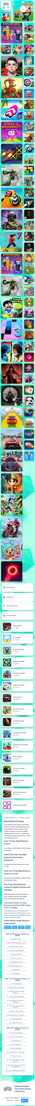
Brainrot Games (21, 927)
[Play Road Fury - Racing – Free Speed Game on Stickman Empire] (29, 280)
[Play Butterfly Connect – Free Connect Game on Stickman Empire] (29, 434)
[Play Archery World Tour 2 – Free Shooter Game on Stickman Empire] (29, 82)
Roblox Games (28, 927)
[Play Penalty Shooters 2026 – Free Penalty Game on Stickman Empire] (29, 269)
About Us (10, 1100)
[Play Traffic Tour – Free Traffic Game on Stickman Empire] (11, 439)
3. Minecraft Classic (15, 947)
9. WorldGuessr (16, 1019)
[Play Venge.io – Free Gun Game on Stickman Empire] (29, 313)
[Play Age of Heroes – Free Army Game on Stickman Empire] (11, 483)
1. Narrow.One (15, 939)
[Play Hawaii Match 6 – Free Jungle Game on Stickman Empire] (29, 49)
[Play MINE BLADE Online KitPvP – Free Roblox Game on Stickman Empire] (11, 505)
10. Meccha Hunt (15, 1023)
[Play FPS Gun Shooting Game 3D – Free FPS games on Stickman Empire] (29, 346)
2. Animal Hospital (16, 1037)
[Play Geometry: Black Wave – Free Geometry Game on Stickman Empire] (29, 203)
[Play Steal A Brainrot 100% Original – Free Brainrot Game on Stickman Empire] (11, 132)
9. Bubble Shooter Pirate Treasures (15, 1066)
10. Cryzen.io (16, 974)
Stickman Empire (9, 818)
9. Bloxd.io (15, 970)
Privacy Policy (25, 1098)
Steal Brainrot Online (11, 911)
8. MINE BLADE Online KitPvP (15, 1060)
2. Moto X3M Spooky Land (16, 943)
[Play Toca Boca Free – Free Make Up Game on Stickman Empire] (11, 549)
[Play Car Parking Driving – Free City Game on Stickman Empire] (29, 71)
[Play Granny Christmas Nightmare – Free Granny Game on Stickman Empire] (29, 247)
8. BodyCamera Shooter (15, 1015)
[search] (8, 7)
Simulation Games (8, 927)
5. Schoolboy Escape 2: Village (16, 1001)
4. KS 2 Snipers (15, 1044)
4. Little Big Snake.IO (15, 950)
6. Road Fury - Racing (15, 1052)
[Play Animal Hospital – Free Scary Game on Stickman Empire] (29, 115)
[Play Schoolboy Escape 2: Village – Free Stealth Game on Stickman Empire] (11, 66)
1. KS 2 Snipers (15, 984)
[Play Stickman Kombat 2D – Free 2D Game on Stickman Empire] (11, 352)
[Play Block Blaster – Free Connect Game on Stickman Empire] (29, 170)
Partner (17, 1100)
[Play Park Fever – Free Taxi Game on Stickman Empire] (29, 291)
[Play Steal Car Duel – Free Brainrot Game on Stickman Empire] (29, 27)
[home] (4, 7)
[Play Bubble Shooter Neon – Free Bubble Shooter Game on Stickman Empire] (11, 571)
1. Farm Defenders (15, 1033)
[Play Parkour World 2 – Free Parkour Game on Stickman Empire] (29, 368)
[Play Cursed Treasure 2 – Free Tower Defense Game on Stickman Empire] (29, 258)
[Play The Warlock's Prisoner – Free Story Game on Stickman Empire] (11, 374)
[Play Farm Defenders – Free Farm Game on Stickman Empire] (29, 104)
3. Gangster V (15, 1041)
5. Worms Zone (15, 954)
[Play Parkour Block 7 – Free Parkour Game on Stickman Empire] (11, 242)
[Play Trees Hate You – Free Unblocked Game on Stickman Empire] (11, 308)
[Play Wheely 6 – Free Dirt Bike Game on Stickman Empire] (29, 423)
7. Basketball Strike (15, 962)
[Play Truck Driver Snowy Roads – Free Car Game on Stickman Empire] (29, 379)
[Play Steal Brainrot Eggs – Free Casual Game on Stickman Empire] (6, 16)
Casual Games (24, 818)
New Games (8, 587)
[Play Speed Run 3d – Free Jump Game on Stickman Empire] (11, 154)
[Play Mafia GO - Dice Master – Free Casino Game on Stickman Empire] (29, 324)
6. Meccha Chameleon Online (15, 1006)
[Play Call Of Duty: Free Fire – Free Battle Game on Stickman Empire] (11, 220)
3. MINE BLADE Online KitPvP (15, 992)
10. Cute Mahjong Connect (16, 1070)
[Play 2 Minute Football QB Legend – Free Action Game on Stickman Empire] (29, 445)
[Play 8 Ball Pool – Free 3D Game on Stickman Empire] (29, 148)
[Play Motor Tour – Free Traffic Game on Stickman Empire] (11, 527)
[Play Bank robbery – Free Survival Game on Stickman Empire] (29, 181)
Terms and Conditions (12, 1098)
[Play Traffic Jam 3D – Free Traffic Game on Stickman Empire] (11, 461)
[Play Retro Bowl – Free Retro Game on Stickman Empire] (29, 302)
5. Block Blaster (16, 1048)
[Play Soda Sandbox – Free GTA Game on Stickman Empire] (29, 93)
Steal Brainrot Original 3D (18, 915)
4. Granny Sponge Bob (15, 997)
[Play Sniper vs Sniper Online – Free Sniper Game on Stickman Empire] (11, 395)
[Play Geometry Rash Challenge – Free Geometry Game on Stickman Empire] (29, 357)
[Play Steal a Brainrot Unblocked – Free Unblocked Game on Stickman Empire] (29, 38)
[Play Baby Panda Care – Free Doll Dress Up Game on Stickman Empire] (29, 401)
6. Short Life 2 (15, 958)
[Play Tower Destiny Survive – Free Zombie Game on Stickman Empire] (11, 88)
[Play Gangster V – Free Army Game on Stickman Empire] (29, 137)
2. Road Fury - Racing (15, 988)
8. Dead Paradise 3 (15, 966)
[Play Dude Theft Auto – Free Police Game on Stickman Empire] (29, 126)
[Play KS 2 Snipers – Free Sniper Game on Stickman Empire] (11, 176)
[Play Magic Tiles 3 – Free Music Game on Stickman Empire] (11, 330)
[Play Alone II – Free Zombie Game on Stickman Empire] (29, 214)
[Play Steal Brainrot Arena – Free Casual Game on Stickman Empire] (29, 159)
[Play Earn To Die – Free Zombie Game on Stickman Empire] (29, 335)
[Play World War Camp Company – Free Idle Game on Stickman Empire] (29, 456)
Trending (8, 597)
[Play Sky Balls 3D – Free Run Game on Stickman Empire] (11, 198)
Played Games (9, 615)
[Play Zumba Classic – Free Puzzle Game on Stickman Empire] (29, 192)
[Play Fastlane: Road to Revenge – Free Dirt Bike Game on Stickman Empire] (29, 412)
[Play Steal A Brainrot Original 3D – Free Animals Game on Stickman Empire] (11, 33)
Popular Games (10, 606)
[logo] (6, 3)
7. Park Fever (16, 1056)
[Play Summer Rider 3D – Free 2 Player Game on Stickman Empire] (11, 110)
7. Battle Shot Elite (15, 1011)
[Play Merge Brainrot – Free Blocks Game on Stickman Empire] (29, 225)
